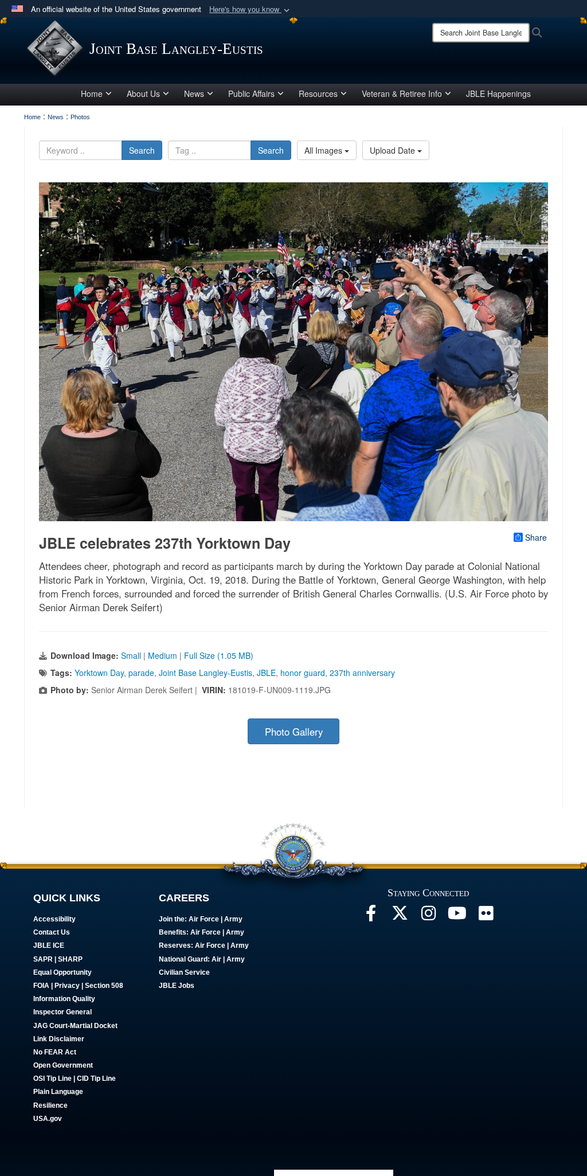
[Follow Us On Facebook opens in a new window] (371, 916)
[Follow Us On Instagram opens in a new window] (428, 916)
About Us (143, 93)
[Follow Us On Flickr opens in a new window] (485, 916)
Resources (318, 93)
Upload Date (393, 150)
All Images (324, 150)
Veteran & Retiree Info (402, 93)
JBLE (266, 672)
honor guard (302, 672)
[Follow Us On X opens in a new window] (399, 916)
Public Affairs (251, 93)
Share (536, 537)
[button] (250, 9)
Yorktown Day (99, 672)
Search (142, 150)
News (194, 93)
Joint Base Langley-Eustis (205, 672)
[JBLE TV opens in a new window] (457, 916)
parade (141, 672)
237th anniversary (362, 672)
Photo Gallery (294, 732)
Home (92, 93)
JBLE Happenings (498, 93)
